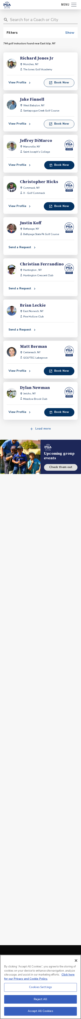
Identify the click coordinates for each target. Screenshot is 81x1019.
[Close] (76, 960)
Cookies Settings (40, 987)
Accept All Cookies (40, 1011)
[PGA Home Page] (7, 5)
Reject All (40, 999)
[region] (40, 987)
